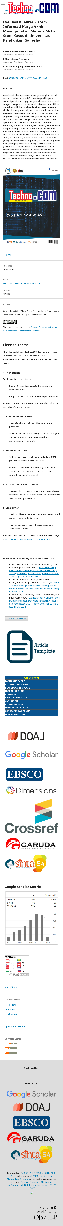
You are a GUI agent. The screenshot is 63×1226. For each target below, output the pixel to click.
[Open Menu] (3, 3)
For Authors (10, 1009)
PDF (9, 255)
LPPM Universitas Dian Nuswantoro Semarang (29, 1177)
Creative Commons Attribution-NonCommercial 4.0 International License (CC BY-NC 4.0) (31, 1185)
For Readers (10, 1004)
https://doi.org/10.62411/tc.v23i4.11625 (28, 77)
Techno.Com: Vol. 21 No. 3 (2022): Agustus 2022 (34, 575)
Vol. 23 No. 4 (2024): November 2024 (40, 10)
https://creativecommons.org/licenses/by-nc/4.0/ (27, 539)
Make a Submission (16, 618)
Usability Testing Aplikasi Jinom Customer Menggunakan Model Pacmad (34, 585)
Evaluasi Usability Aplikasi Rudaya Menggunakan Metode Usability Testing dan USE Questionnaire (33, 570)
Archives (16, 10)
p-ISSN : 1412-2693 (31, 1172)
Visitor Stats (11, 987)
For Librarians (11, 1013)
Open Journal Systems (16, 1026)
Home (6, 10)
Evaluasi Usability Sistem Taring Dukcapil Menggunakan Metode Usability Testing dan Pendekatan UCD (34, 600)
